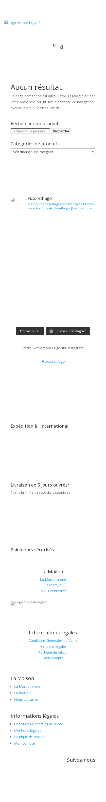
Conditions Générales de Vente (53, 640)
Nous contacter (53, 591)
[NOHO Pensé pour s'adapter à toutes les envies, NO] (53, 279)
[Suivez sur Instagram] (48, 617)
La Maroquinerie (53, 579)
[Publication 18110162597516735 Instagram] (53, 265)
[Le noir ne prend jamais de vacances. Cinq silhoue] (53, 248)
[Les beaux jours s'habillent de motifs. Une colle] (53, 225)
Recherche (61, 131)
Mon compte (53, 658)
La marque (53, 585)
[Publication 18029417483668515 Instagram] (53, 294)
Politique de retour (53, 652)
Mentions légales (53, 646)
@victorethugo (53, 361)
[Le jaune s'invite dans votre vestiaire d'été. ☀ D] (53, 311)
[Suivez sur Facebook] (58, 617)
